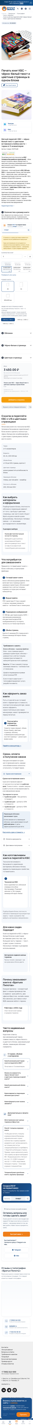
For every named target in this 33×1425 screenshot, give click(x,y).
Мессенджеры (5, 1373)
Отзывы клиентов (7, 1364)
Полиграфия (21, 13)
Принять (23, 1414)
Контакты (4, 1347)
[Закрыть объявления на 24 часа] (31, 2)
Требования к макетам (9, 1354)
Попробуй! (5, 1357)
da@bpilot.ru (13, 1326)
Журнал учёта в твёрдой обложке (14, 407)
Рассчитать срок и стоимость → (14, 832)
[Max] (25, 8)
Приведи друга (6, 1361)
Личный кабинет (7, 1350)
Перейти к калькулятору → (12, 746)
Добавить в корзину (16, 400)
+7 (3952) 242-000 (15, 1320)
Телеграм (11, 123)
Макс (9, 129)
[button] (16, 3)
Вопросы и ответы (7, 1352)
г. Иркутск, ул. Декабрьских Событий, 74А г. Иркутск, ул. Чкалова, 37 (15, 1379)
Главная (3, 13)
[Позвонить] (18, 8)
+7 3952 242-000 (8, 1372)
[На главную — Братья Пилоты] (8, 8)
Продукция (11, 13)
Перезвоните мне (14, 1373)
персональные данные (9, 1407)
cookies (12, 1406)
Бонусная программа (9, 1359)
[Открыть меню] (30, 8)
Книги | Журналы (8, 15)
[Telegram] (21, 8)
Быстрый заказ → (16, 1234)
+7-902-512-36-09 (14, 1332)
